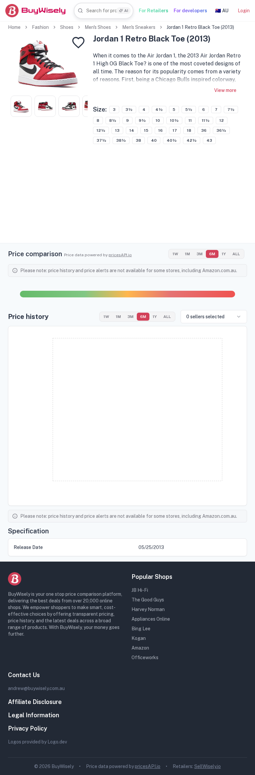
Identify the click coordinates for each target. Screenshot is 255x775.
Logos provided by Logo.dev (37, 741)
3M (200, 254)
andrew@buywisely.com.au (36, 688)
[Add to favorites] (78, 42)
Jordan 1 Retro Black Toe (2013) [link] (200, 27)
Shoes (66, 27)
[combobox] (103, 11)
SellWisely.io (207, 766)
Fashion (40, 27)
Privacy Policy (27, 728)
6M (212, 254)
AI (126, 10)
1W (175, 254)
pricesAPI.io (120, 255)
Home (14, 27)
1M (187, 254)
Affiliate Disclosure (35, 701)
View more (225, 90)
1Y (224, 254)
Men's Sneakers (138, 27)
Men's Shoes (98, 27)
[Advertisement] (127, 196)
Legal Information (33, 715)
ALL (236, 254)
